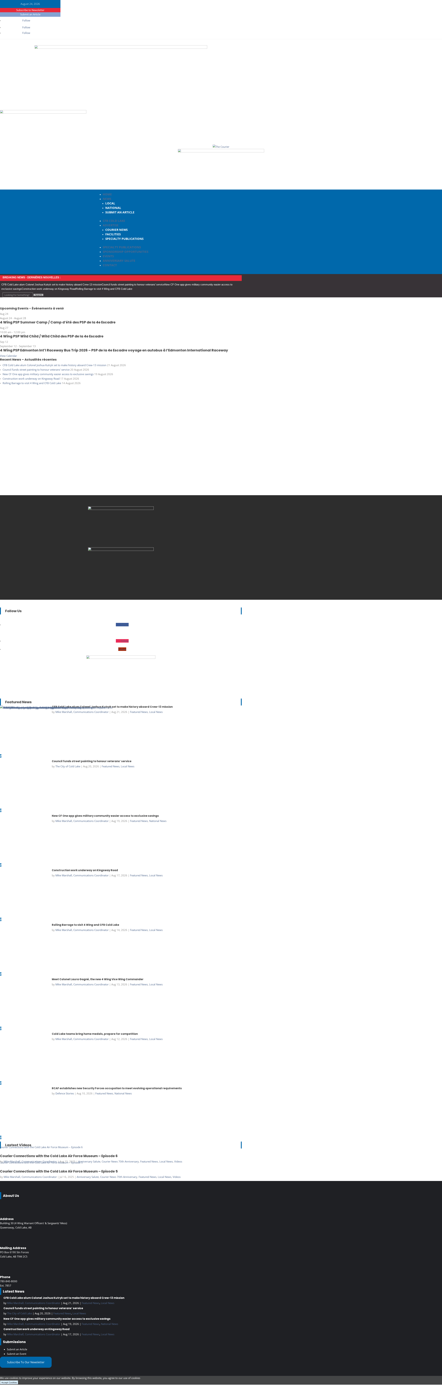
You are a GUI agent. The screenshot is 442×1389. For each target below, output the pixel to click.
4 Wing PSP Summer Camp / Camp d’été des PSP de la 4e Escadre (58, 322)
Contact (110, 265)
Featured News (149, 1161)
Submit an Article (30, 14)
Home (107, 194)
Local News (166, 1161)
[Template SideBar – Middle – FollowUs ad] (120, 509)
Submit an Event (16, 1353)
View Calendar (8, 355)
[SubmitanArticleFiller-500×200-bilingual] (221, 151)
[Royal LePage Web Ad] (121, 47)
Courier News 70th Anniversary (120, 1161)
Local (110, 203)
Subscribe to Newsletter (30, 10)
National (113, 208)
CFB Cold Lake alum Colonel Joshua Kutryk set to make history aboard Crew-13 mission (51, 284)
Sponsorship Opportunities (125, 252)
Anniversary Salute (119, 261)
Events (108, 256)
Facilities (113, 234)
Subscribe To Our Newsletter (26, 1362)
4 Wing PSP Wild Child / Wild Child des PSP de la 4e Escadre (51, 336)
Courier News (116, 230)
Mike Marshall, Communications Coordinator (30, 1177)
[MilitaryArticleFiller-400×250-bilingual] (120, 550)
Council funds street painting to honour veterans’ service (133, 284)
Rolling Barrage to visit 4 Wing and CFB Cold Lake (104, 288)
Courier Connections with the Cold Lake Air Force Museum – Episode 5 (59, 1171)
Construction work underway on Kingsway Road (49, 288)
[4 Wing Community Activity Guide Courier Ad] (43, 112)
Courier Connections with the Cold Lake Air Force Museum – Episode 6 (59, 1156)
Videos (178, 1161)
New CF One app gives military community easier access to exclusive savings (48, 374)
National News (109, 1324)
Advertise (111, 225)
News (107, 199)
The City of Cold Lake (19, 1313)
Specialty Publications (124, 239)
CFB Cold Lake (114, 221)
